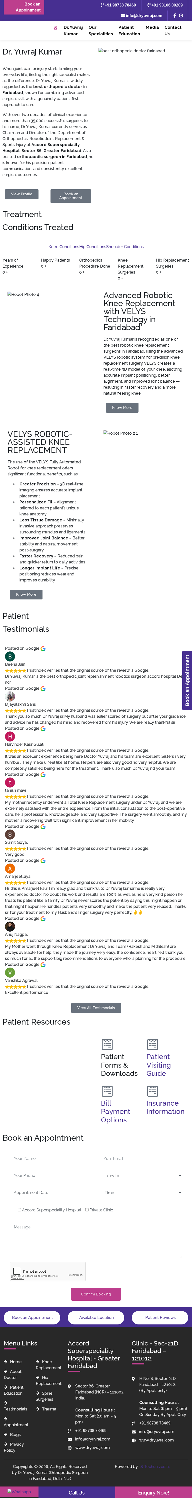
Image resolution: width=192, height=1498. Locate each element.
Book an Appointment (28, 7)
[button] (48, 1035)
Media (152, 27)
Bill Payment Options (115, 1111)
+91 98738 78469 (120, 5)
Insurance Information (165, 1107)
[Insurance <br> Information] (152, 1091)
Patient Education (129, 30)
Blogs (15, 1434)
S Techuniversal (155, 1466)
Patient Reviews (160, 1317)
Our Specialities (100, 30)
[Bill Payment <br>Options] (107, 1091)
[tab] (63, 247)
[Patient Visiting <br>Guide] (152, 1044)
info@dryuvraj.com (143, 16)
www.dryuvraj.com (92, 1447)
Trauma (48, 1409)
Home (15, 1361)
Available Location (96, 1317)
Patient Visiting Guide (158, 1065)
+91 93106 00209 (166, 5)
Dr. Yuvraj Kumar (73, 30)
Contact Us (173, 30)
